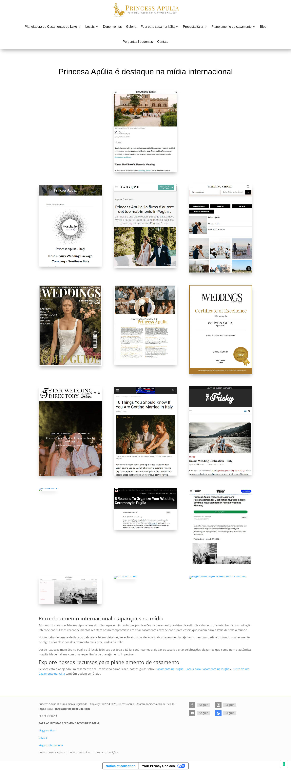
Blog (263, 26)
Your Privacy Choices (158, 766)
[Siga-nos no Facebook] (192, 705)
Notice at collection (120, 766)
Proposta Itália (193, 26)
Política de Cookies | (81, 752)
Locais (90, 26)
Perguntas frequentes (138, 41)
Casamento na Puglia (170, 669)
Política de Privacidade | (53, 752)
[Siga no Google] (218, 713)
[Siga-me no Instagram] (218, 705)
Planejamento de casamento (231, 26)
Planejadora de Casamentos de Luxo (51, 26)
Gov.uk (43, 738)
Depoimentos (112, 26)
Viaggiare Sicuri (47, 730)
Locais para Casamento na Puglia (207, 669)
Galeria (131, 26)
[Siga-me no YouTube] (192, 713)
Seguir (203, 705)
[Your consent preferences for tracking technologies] (284, 764)
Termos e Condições (106, 752)
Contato (162, 41)
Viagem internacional (51, 745)
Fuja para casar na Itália (158, 26)
